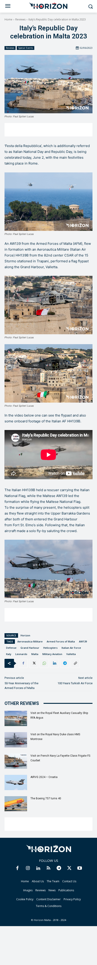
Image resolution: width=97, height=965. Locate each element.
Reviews (20, 19)
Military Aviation (52, 654)
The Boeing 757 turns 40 (45, 798)
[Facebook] (23, 663)
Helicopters (50, 647)
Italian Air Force (71, 647)
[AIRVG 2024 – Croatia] (16, 782)
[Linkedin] (54, 663)
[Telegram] (64, 663)
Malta (34, 654)
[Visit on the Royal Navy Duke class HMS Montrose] (16, 740)
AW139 (83, 641)
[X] (33, 663)
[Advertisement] (48, 129)
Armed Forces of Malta (61, 641)
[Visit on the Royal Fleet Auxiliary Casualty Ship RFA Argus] (16, 718)
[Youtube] (80, 868)
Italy (8, 654)
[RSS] (48, 868)
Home (8, 19)
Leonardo (21, 654)
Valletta (71, 654)
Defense (11, 647)
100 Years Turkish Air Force (75, 683)
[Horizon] (48, 6)
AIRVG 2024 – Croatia (44, 777)
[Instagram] (28, 868)
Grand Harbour (30, 647)
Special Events (25, 47)
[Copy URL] (75, 663)
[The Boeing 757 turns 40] (16, 804)
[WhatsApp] (43, 663)
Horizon (25, 635)
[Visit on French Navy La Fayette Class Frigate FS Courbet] (16, 761)
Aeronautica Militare (30, 641)
